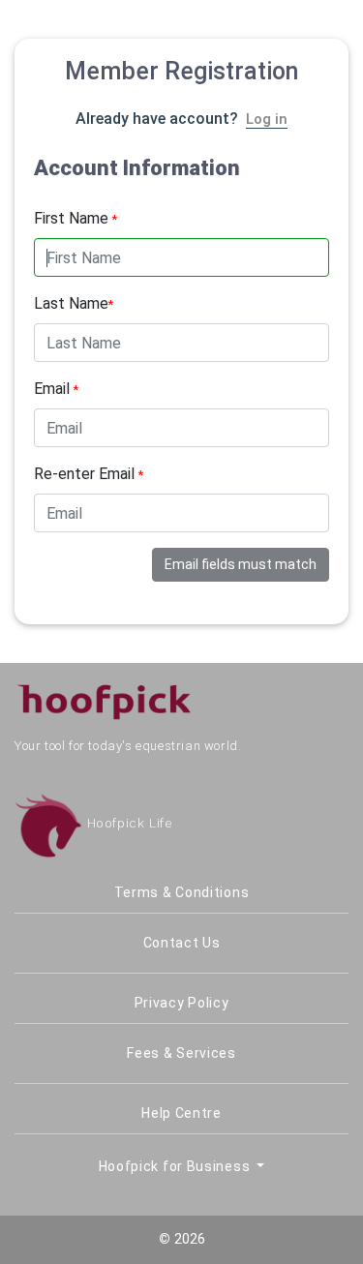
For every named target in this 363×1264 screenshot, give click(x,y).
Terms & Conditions (182, 892)
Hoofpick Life (127, 823)
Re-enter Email (88, 474)
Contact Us (182, 942)
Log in (266, 119)
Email (56, 388)
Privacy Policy (182, 1002)
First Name (75, 218)
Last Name (73, 303)
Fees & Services (181, 1053)
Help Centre (181, 1113)
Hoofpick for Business (176, 1166)
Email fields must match (241, 564)
